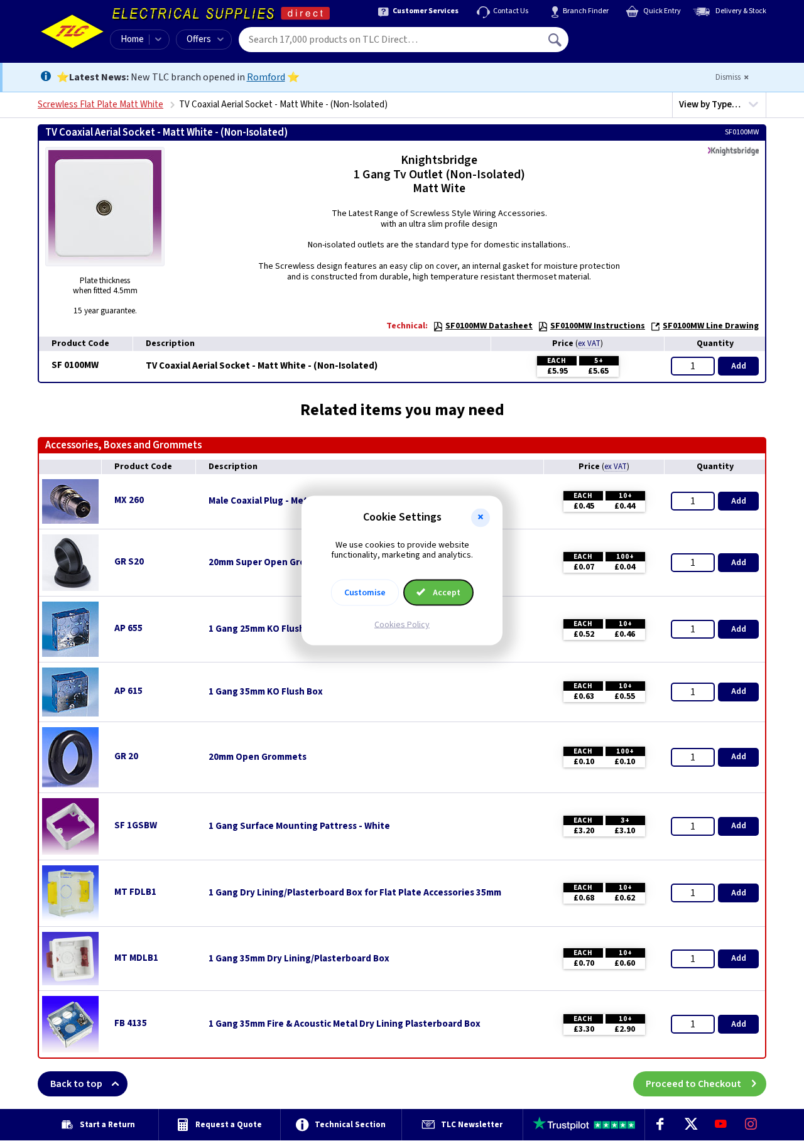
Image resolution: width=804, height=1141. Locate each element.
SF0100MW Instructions (597, 326)
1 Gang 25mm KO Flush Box (266, 629)
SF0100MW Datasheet (489, 326)
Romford (266, 77)
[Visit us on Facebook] (660, 1124)
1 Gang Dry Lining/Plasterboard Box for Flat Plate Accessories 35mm (355, 893)
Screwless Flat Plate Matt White (100, 104)
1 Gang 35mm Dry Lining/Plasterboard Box (299, 959)
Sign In (635, 35)
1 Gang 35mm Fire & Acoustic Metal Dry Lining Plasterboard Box (345, 1024)
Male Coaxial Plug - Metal (262, 501)
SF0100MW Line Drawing (711, 326)
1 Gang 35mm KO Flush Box (266, 692)
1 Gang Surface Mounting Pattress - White (299, 826)
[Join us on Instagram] (751, 1124)
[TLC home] (72, 31)
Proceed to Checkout (693, 1084)
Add (738, 366)
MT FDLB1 (135, 892)
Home (132, 39)
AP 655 (128, 628)
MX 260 (129, 500)
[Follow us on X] (690, 1124)
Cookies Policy (402, 625)
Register (626, 44)
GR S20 (129, 561)
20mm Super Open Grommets (272, 562)
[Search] (555, 39)
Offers (199, 39)
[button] (480, 517)
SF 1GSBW (135, 825)
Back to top (76, 1084)
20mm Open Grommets (258, 757)
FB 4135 (130, 1023)
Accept (445, 593)
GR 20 (126, 756)
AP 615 (128, 691)
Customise (365, 593)
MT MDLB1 (136, 958)
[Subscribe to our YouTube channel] (720, 1124)
